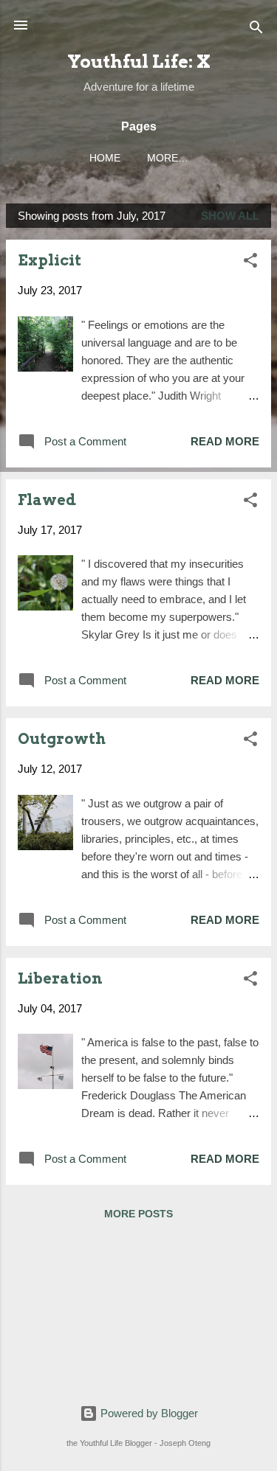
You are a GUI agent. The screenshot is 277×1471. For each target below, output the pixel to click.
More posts (138, 1214)
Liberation (60, 978)
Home (104, 158)
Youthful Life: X (139, 61)
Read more (225, 441)
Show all (230, 215)
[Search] (256, 29)
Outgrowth (62, 739)
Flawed (47, 500)
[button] (250, 262)
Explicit (49, 260)
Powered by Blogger (148, 1413)
